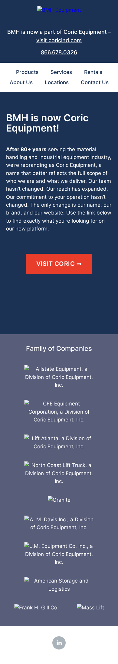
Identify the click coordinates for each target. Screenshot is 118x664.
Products (27, 72)
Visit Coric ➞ (59, 263)
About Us (21, 82)
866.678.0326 (59, 52)
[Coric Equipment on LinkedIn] (59, 643)
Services (61, 72)
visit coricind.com (59, 40)
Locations (57, 82)
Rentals (93, 72)
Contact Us (95, 82)
